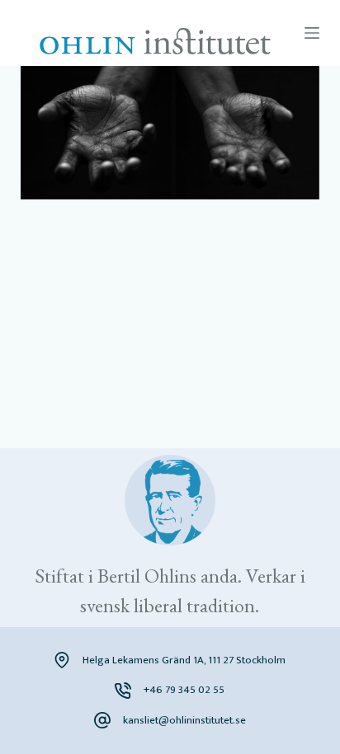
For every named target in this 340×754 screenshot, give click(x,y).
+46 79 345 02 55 (184, 690)
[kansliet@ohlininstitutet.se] (102, 720)
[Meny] (312, 33)
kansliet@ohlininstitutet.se (184, 720)
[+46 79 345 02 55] (123, 690)
